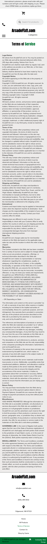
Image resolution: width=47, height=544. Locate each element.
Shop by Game (23, 533)
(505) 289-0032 (23, 500)
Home (23, 519)
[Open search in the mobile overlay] (30, 22)
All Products (23, 522)
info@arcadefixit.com (23, 488)
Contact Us (23, 529)
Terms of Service (23, 526)
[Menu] (3, 36)
